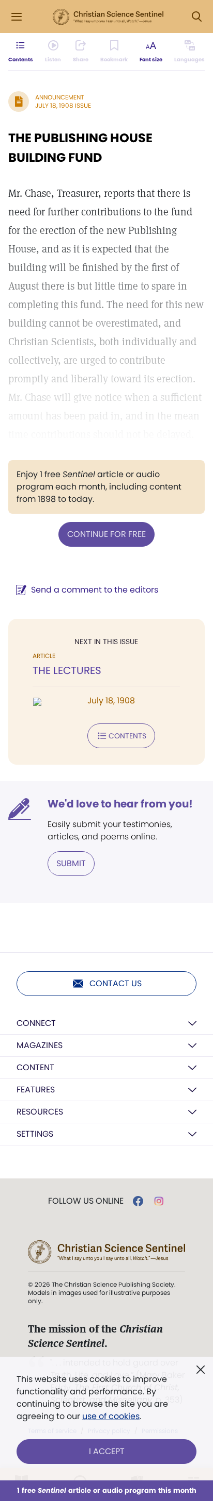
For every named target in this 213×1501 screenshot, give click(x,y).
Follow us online (86, 1201)
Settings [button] (35, 1134)
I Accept (107, 1451)
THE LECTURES (67, 670)
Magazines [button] (40, 1045)
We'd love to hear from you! (120, 804)
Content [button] (35, 1067)
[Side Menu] (16, 16)
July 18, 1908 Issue (63, 105)
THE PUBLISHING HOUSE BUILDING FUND (80, 147)
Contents (127, 736)
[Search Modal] (196, 16)
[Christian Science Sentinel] (108, 17)
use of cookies (111, 1416)
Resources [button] (40, 1112)
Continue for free (106, 534)
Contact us (115, 983)
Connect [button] (36, 1023)
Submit (71, 863)
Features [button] (36, 1089)
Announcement (59, 97)
